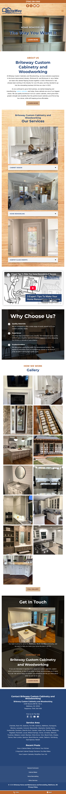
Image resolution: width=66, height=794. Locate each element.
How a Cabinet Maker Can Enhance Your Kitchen (33, 748)
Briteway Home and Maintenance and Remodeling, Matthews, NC (36, 785)
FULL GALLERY (33, 589)
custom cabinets (21, 91)
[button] (18, 390)
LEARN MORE (33, 40)
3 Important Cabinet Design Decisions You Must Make (33, 751)
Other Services (33, 780)
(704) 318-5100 (33, 1)
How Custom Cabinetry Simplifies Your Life (33, 754)
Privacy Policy (33, 787)
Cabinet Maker (33, 772)
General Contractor (33, 768)
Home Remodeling (33, 776)
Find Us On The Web (33, 714)
